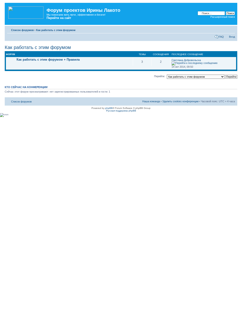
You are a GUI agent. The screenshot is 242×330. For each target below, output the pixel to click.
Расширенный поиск (222, 16)
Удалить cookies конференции (180, 101)
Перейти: (159, 76)
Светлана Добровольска (186, 60)
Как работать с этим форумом (55, 30)
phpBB (109, 108)
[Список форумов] (26, 11)
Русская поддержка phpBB (121, 110)
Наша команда (151, 101)
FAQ (221, 36)
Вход (232, 36)
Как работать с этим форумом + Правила (48, 59)
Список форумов (22, 30)
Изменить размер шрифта (231, 29)
